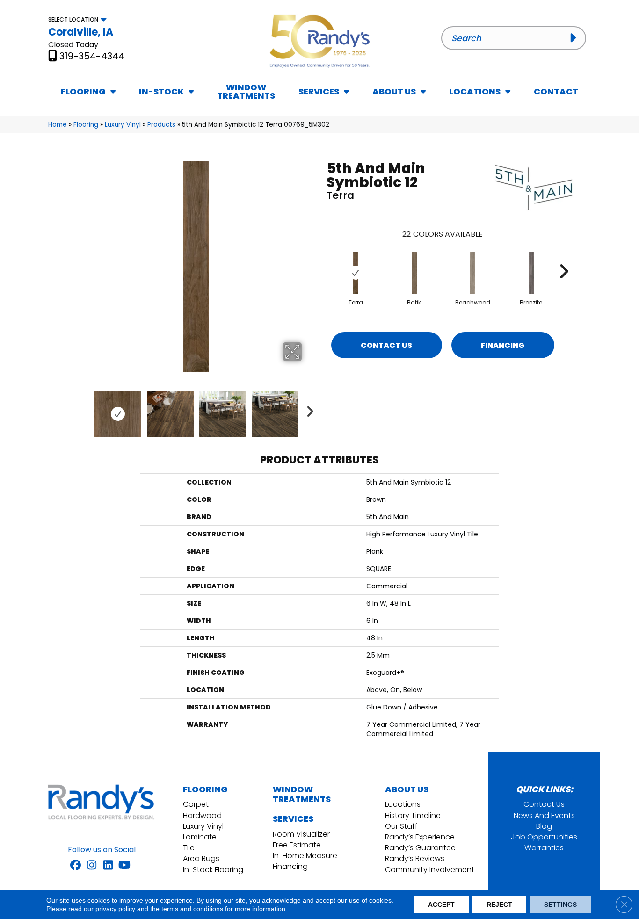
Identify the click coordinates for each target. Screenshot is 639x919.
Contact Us (386, 345)
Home (57, 124)
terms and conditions (192, 908)
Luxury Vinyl (123, 124)
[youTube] (124, 866)
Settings (560, 904)
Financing (502, 345)
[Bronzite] (531, 272)
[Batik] (414, 272)
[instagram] (92, 866)
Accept (441, 904)
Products (161, 124)
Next (307, 409)
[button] (575, 38)
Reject (499, 904)
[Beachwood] (473, 272)
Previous (84, 409)
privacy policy (115, 908)
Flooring (85, 124)
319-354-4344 (91, 56)
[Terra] (356, 272)
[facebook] (75, 866)
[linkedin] (108, 866)
